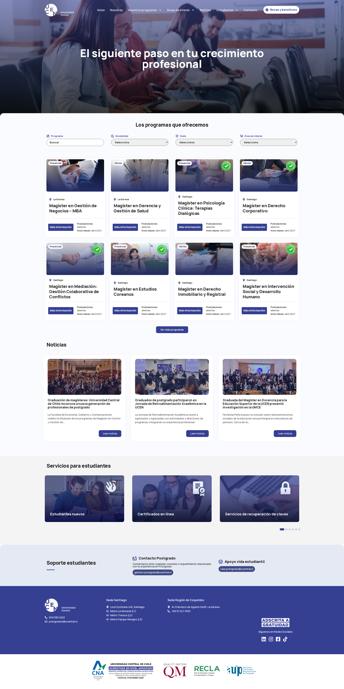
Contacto (250, 10)
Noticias (205, 10)
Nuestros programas (142, 10)
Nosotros (116, 10)
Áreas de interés (178, 10)
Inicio (101, 10)
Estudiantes (225, 10)
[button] (282, 529)
